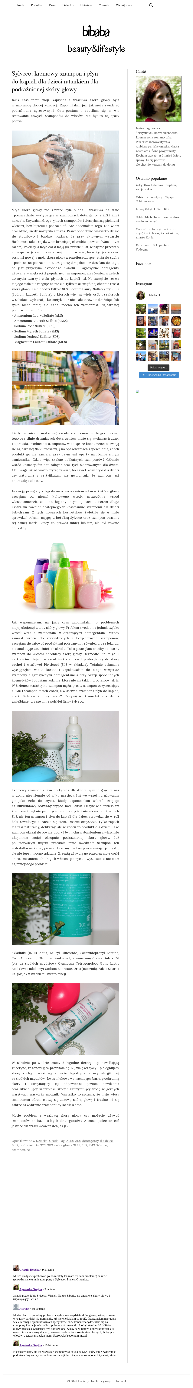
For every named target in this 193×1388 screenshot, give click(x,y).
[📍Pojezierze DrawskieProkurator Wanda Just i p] (164, 321)
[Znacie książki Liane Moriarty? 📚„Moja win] (176, 356)
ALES (70, 1141)
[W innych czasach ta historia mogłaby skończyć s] (153, 356)
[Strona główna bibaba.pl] (96, 40)
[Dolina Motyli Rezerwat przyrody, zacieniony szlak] (141, 309)
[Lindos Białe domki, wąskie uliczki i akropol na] (164, 309)
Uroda (20, 5)
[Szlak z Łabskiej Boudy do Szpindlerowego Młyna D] (141, 345)
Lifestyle (86, 5)
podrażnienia (29, 1145)
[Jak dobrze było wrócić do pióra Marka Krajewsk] (153, 321)
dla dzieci (106, 1141)
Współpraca (124, 5)
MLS (15, 1145)
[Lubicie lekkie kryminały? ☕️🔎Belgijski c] (153, 345)
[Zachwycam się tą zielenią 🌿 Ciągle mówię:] (141, 333)
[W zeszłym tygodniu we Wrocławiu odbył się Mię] (153, 333)
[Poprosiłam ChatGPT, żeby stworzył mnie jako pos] (164, 333)
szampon (18, 1150)
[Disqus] (65, 1208)
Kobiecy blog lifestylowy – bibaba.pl (102, 1381)
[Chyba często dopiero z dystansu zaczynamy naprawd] (141, 356)
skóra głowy (63, 1145)
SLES (76, 1145)
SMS (92, 1145)
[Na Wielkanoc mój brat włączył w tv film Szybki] (164, 356)
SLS (84, 1145)
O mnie (104, 5)
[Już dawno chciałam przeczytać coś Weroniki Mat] (141, 321)
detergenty (90, 1141)
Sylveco (101, 1145)
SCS (43, 1145)
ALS (78, 1141)
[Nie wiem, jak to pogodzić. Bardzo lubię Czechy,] (164, 345)
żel (29, 1150)
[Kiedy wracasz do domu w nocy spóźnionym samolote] (176, 309)
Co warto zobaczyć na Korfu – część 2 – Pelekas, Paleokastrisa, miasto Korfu (157, 233)
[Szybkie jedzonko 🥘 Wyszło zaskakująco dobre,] (176, 321)
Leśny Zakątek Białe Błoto (153, 209)
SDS (50, 1145)
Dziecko (68, 5)
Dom (52, 5)
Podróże (36, 5)
